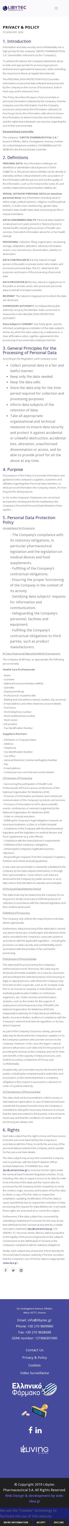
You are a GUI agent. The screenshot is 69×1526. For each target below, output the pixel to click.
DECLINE (59, 1522)
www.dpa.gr (10, 1263)
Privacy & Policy (34, 1357)
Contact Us (34, 1350)
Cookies (34, 1365)
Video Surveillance (34, 1373)
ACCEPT (41, 1522)
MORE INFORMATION (16, 1522)
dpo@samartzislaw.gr (15, 1170)
